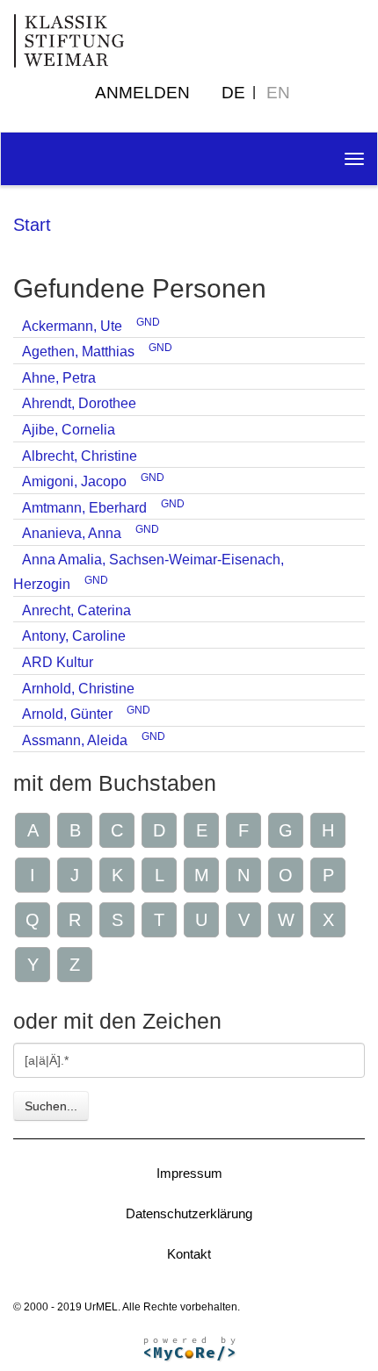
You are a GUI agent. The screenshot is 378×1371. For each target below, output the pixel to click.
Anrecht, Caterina (76, 610)
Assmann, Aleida (74, 740)
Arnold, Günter (67, 714)
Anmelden (142, 92)
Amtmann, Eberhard (84, 507)
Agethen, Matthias (78, 351)
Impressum (189, 1173)
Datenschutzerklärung (189, 1213)
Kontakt (189, 1253)
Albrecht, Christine (79, 456)
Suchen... (51, 1106)
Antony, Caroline (74, 635)
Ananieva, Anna (71, 533)
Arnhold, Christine (78, 688)
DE (233, 92)
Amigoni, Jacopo (74, 481)
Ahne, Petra (59, 377)
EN (278, 92)
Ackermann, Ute (72, 326)
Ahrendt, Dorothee (79, 403)
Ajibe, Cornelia (68, 429)
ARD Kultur (57, 662)
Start (32, 224)
